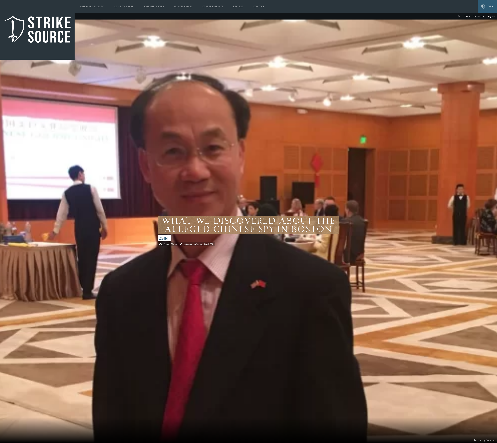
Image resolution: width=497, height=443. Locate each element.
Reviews (238, 6)
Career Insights (212, 6)
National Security (91, 6)
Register (492, 16)
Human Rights (183, 6)
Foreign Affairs (154, 6)
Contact (258, 6)
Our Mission (478, 16)
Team (467, 16)
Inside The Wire (124, 6)
